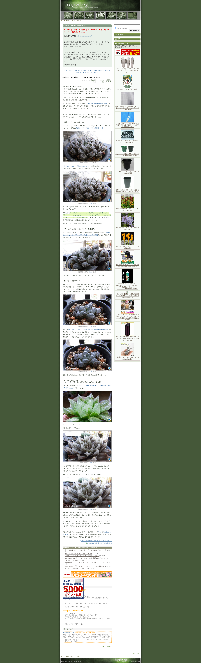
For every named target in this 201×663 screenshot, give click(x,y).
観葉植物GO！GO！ (69, 632)
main (91, 70)
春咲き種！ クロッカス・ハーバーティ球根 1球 (127, 247)
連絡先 (79, 21)
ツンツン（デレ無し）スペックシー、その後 (78, 554)
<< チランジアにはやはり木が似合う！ (76, 70)
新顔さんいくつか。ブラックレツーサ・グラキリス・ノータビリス (85, 562)
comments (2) (91, 82)
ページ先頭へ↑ (106, 646)
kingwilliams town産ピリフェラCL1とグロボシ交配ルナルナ (83, 558)
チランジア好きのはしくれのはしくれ (76, 568)
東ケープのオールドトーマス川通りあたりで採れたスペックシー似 (85, 550)
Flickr (90, 162)
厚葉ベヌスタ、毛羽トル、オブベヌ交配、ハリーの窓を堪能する (84, 566)
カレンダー (73, 21)
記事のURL (108, 82)
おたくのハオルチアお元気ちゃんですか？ (76, 166)
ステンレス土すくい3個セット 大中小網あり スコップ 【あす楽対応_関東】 (127, 70)
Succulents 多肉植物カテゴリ (68, 15)
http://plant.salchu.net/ (84, 36)
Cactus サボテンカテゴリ (79, 15)
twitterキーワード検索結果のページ (97, 103)
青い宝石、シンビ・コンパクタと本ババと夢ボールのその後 (88, 329)
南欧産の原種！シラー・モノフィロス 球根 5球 (128, 228)
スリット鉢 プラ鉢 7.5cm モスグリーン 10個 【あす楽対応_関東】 (127, 154)
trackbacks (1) (100, 82)
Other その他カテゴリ (100, 15)
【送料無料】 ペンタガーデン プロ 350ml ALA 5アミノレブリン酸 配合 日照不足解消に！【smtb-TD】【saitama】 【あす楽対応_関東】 (127, 286)
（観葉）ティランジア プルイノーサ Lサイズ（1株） (128, 358)
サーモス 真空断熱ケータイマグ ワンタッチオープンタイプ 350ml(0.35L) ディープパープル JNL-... (127, 338)
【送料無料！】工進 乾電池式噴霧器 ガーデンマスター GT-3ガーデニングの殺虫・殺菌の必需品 (128, 295)
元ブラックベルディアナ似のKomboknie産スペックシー (82, 556)
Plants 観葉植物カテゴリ (89, 15)
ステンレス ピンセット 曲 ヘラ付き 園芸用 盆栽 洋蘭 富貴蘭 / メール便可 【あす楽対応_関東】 (127, 125)
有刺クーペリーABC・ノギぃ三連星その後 (90, 128)
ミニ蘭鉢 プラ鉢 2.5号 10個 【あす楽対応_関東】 (127, 172)
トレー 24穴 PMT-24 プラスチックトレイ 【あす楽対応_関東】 (127, 141)
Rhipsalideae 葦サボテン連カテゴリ (121, 15)
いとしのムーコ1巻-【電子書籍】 (127, 89)
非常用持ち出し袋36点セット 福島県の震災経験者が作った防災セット (127, 265)
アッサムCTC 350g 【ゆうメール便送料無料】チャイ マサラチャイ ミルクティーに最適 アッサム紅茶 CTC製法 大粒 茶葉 (127, 317)
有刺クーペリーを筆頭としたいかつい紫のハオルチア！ (82, 77)
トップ (63, 21)
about (67, 20)
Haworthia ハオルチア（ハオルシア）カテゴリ (111, 15)
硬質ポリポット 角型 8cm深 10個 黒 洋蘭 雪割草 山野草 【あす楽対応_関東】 (127, 191)
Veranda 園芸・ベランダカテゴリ (132, 15)
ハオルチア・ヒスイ (71, 560)
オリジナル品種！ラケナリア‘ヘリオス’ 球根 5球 (127, 209)
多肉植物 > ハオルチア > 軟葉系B (101, 80)
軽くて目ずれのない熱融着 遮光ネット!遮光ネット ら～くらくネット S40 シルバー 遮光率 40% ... (127, 107)
